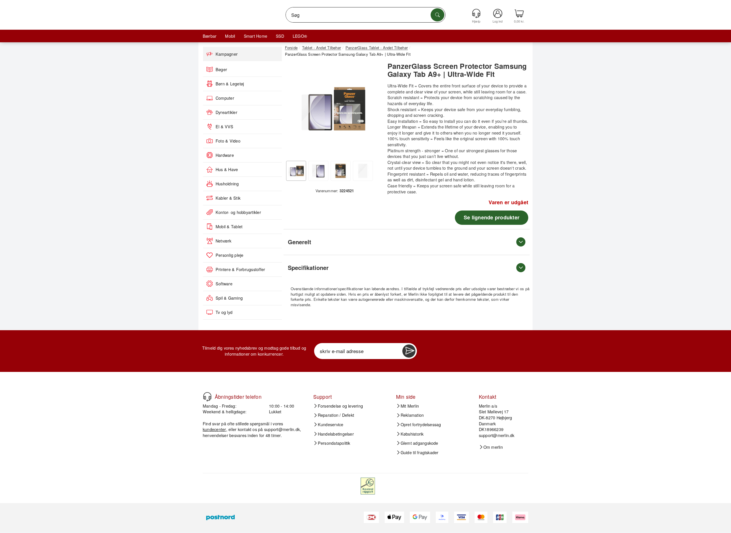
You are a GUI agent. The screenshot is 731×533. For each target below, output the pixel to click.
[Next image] (371, 110)
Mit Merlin (410, 406)
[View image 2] (318, 171)
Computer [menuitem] (225, 98)
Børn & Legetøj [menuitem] (230, 84)
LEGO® (300, 36)
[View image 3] (341, 171)
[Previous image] (293, 110)
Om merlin (493, 447)
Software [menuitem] (224, 283)
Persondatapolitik (334, 443)
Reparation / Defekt (336, 415)
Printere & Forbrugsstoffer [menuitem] (240, 269)
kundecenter (214, 429)
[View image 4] (363, 171)
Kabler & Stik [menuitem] (228, 198)
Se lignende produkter (491, 217)
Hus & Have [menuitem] (227, 169)
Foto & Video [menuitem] (228, 141)
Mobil (230, 36)
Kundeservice (331, 424)
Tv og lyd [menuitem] (224, 312)
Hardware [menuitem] (225, 155)
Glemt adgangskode (419, 443)
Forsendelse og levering (340, 406)
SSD (280, 36)
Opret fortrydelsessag (421, 424)
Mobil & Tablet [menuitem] (229, 226)
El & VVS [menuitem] (224, 126)
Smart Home (255, 36)
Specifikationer (308, 267)
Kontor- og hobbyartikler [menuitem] (238, 212)
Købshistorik (412, 434)
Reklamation (412, 415)
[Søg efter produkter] (437, 14)
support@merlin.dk (282, 429)
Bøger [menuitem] (221, 69)
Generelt (299, 242)
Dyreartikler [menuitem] (226, 112)
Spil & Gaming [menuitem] (229, 298)
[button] (332, 108)
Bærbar (209, 36)
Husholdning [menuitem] (227, 184)
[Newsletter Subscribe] (408, 351)
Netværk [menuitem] (224, 241)
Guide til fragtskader (420, 452)
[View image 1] (296, 171)
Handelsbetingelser (336, 434)
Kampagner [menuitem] (227, 54)
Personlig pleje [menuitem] (230, 255)
